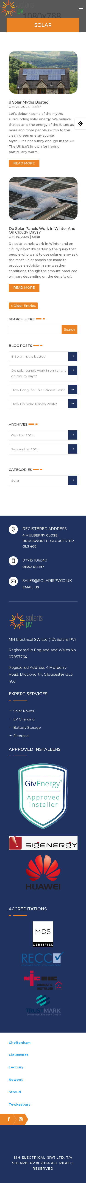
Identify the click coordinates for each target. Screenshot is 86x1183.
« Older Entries (23, 306)
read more (24, 163)
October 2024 (22, 435)
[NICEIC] (43, 980)
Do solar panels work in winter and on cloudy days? (42, 230)
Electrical (21, 736)
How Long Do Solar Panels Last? (38, 390)
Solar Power (23, 711)
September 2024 (25, 449)
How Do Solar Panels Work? (34, 404)
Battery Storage (27, 727)
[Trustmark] (43, 1006)
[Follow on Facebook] (6, 1119)
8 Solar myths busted (29, 102)
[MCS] (43, 934)
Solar (37, 107)
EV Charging (24, 719)
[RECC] (43, 959)
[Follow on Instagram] (18, 1119)
